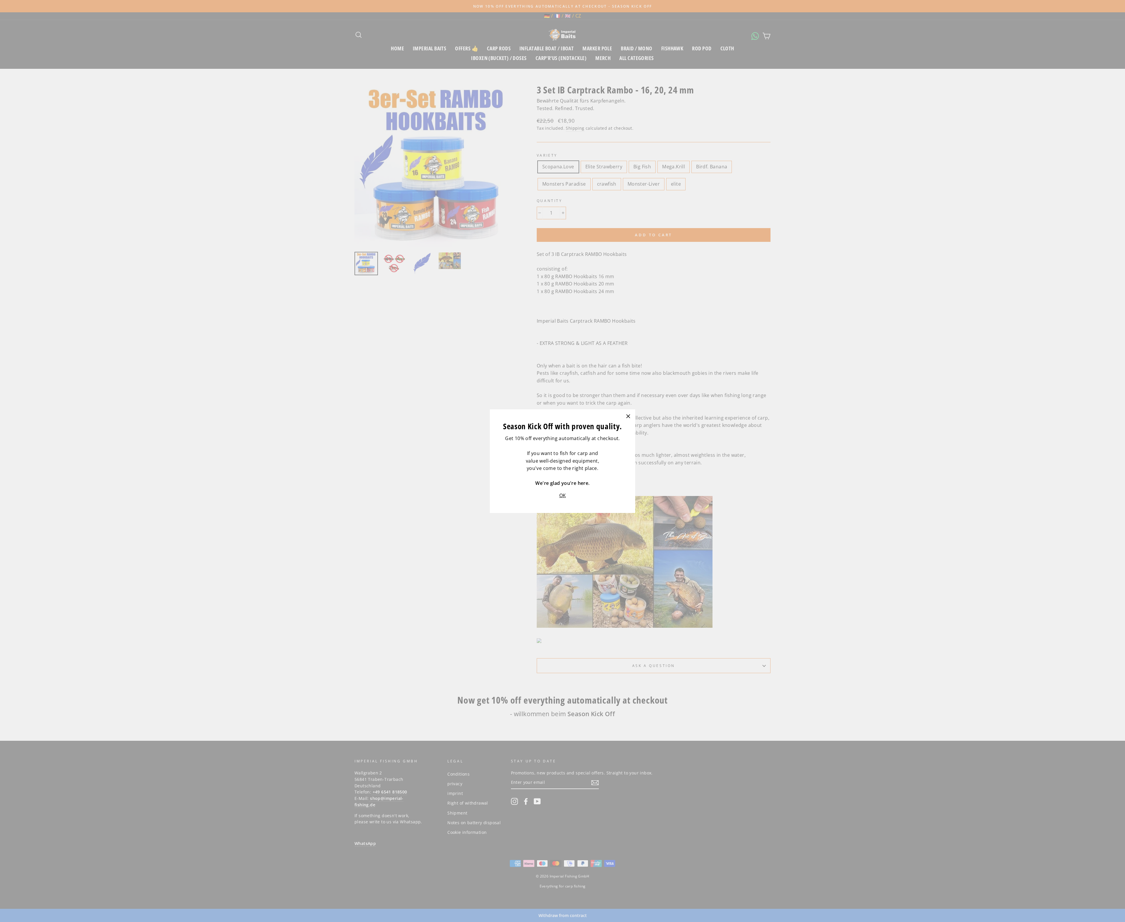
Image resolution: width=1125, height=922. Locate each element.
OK (562, 495)
